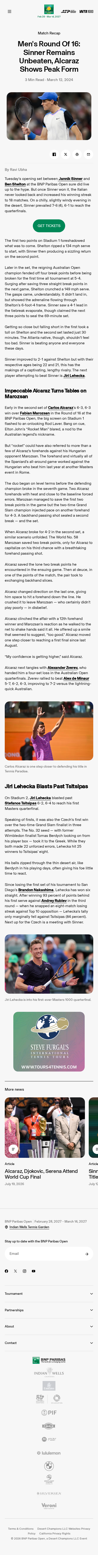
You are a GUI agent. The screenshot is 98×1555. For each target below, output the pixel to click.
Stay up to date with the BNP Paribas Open (36, 1241)
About (9, 1326)
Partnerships (14, 1310)
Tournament (14, 1294)
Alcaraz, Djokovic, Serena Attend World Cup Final (41, 1174)
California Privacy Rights (54, 1533)
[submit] (86, 1254)
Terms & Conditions (21, 1528)
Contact (11, 1343)
